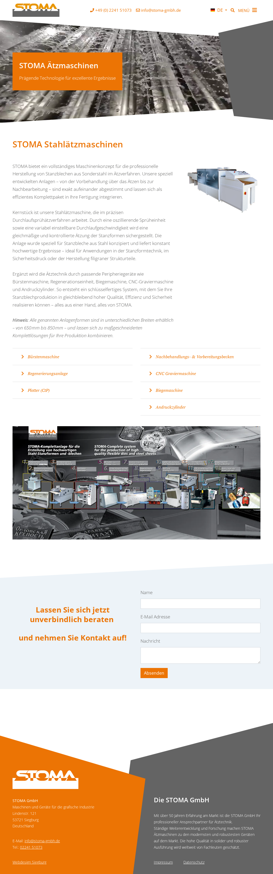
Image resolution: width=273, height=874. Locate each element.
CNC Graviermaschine (175, 373)
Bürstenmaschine (43, 357)
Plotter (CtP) (38, 390)
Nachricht (150, 641)
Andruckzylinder (170, 407)
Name (146, 592)
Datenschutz (193, 862)
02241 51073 (31, 847)
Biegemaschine (169, 390)
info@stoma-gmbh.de (42, 840)
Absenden (154, 673)
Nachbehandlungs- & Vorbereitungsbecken (194, 357)
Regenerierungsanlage (47, 373)
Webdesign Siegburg (29, 862)
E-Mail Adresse (155, 617)
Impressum (163, 862)
